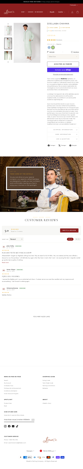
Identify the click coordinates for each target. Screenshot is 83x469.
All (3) (70, 239)
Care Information (63, 134)
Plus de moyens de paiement (63, 74)
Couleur (54, 44)
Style (5, 406)
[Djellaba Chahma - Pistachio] (14, 354)
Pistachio (52, 47)
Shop (23, 12)
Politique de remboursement (12, 388)
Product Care (8, 403)
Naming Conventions (49, 385)
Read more (5, 262)
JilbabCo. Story (47, 403)
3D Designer (39, 12)
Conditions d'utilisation (10, 391)
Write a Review (69, 230)
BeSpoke (45, 388)
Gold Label (54, 27)
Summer (30, 12)
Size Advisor (76, 52)
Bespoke (52, 12)
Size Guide (51, 52)
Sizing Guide (46, 380)
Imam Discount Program (11, 393)
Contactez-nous (8, 385)
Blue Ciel (49, 47)
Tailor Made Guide (48, 383)
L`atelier (60, 12)
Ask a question (63, 139)
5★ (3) (77, 239)
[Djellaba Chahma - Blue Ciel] (11, 354)
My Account (7, 383)
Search (6, 380)
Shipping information (63, 129)
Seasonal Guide (60, 30)
